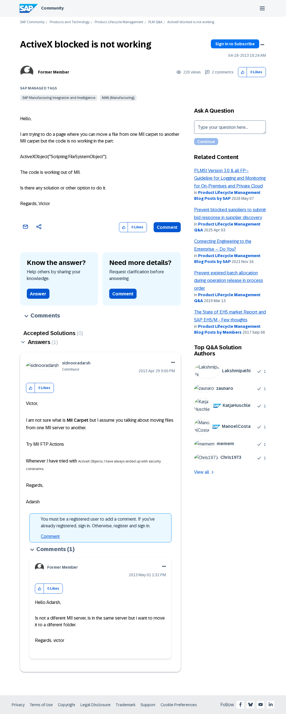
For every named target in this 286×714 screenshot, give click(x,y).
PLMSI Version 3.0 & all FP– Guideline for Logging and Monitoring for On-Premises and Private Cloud (230, 178)
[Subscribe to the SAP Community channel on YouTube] (260, 704)
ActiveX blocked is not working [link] (190, 22)
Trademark (125, 705)
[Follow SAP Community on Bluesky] (250, 704)
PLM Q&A (155, 22)
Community (52, 8)
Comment (167, 227)
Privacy (18, 705)
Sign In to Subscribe (235, 44)
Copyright (66, 705)
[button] (242, 72)
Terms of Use (41, 705)
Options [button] (262, 44)
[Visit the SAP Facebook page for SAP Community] (240, 704)
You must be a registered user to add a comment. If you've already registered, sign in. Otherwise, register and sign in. (98, 522)
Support (148, 705)
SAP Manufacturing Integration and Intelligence (58, 98)
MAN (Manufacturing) (118, 98)
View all (201, 472)
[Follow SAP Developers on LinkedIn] (270, 704)
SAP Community (32, 22)
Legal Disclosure (95, 705)
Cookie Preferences (179, 705)
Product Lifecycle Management (119, 22)
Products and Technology (70, 22)
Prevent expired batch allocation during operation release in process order (228, 281)
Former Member (53, 72)
